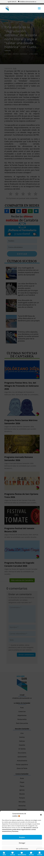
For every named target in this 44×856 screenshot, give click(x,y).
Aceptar (22, 837)
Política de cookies (12, 853)
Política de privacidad (24, 853)
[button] (41, 815)
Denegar (22, 843)
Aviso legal (34, 853)
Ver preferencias (22, 849)
